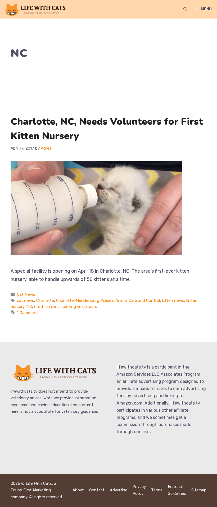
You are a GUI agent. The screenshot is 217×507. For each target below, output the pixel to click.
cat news (25, 300)
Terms (156, 490)
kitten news (173, 300)
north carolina (47, 306)
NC (29, 306)
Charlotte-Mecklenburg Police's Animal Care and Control (108, 300)
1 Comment (27, 312)
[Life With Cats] (36, 9)
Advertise (118, 490)
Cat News (26, 294)
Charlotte (45, 300)
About (78, 490)
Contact (97, 490)
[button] (185, 9)
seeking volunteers (79, 306)
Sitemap (198, 490)
